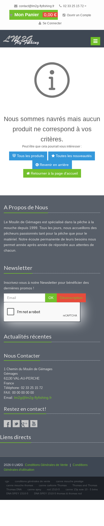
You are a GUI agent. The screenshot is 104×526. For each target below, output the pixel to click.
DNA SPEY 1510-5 (17, 493)
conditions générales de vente (32, 481)
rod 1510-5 (53, 489)
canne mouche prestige (70, 481)
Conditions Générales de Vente (46, 465)
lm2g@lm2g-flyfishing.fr (33, 398)
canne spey (34, 489)
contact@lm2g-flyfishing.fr (36, 6)
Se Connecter (52, 23)
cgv (7, 481)
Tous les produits (30, 156)
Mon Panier (35, 14)
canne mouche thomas (19, 485)
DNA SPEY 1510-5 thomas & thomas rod (58, 493)
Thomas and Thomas (84, 485)
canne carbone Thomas (53, 485)
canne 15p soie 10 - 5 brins (82, 489)
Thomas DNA (14, 489)
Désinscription (71, 298)
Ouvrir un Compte (78, 15)
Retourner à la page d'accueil (54, 173)
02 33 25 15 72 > (74, 6)
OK (51, 298)
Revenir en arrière (54, 165)
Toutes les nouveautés (73, 156)
